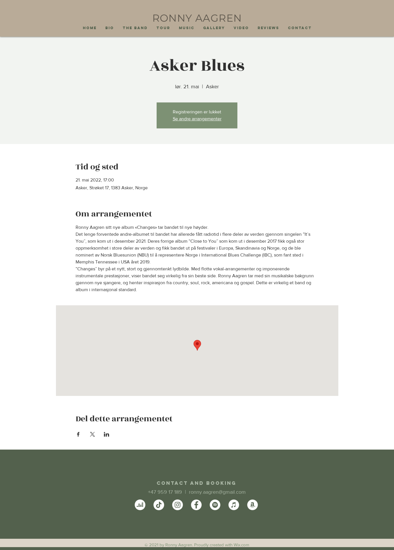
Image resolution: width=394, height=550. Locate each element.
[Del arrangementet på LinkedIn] (106, 434)
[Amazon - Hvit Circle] (252, 505)
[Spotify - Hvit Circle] (215, 505)
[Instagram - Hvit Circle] (177, 505)
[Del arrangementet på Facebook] (78, 434)
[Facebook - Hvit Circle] (196, 505)
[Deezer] (140, 505)
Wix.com (241, 544)
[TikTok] (158, 505)
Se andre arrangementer (197, 118)
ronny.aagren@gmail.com (217, 492)
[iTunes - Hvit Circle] (233, 505)
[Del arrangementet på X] (92, 434)
